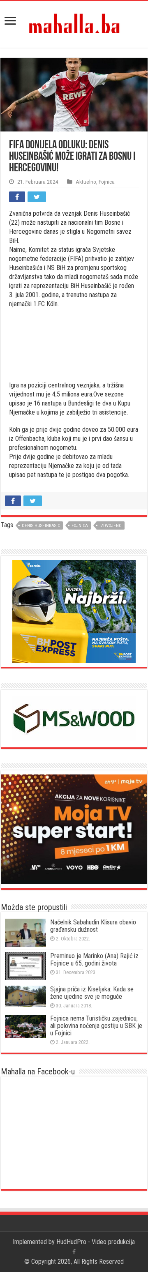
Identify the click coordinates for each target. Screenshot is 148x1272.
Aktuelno (86, 181)
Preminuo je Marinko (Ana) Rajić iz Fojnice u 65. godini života (94, 959)
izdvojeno (110, 525)
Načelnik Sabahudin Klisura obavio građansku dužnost (93, 925)
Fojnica (107, 181)
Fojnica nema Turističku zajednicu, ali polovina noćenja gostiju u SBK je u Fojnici (96, 1025)
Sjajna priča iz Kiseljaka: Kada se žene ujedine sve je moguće (92, 992)
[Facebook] (74, 1252)
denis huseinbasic (41, 525)
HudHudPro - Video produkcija (95, 1242)
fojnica (80, 525)
